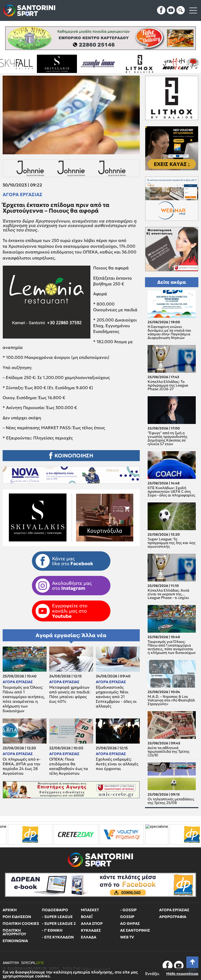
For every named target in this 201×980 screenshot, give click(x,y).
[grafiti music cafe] (119, 64)
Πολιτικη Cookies (21, 923)
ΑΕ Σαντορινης (135, 930)
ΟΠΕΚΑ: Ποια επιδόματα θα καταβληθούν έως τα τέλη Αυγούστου (68, 766)
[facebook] (161, 10)
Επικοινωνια (15, 941)
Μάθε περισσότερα (182, 973)
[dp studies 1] (139, 834)
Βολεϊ (86, 917)
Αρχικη (10, 910)
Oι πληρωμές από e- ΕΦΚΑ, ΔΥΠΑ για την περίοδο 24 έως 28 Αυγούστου (22, 766)
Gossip (127, 917)
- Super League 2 (59, 923)
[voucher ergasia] (69, 834)
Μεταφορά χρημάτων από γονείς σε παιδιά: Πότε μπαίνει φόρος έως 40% (69, 694)
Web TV (127, 937)
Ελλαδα (88, 937)
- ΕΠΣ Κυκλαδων (58, 937)
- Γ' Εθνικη (52, 930)
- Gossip (128, 910)
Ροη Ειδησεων (17, 917)
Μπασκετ (90, 910)
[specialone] (104, 834)
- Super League (57, 917)
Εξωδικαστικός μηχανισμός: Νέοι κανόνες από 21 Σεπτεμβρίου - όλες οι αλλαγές (116, 697)
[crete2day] (23, 834)
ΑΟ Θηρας (130, 923)
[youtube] (171, 10)
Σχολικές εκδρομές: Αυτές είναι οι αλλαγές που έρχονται (117, 764)
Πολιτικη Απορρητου (14, 932)
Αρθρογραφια (172, 917)
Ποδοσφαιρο (55, 910)
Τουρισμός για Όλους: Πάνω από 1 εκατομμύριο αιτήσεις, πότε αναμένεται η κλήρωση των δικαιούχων (24, 699)
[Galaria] (160, 64)
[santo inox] (36, 64)
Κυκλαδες (91, 930)
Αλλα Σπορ (92, 923)
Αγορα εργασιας (22, 194)
